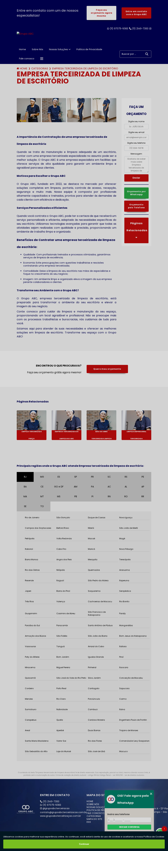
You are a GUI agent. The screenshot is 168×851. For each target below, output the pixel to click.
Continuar (84, 844)
